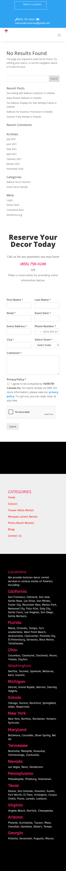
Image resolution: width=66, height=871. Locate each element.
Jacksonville (15, 635)
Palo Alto (32, 608)
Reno (24, 767)
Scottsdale (26, 822)
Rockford (35, 703)
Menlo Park (49, 604)
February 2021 (14, 158)
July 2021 (11, 139)
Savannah (25, 838)
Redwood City (16, 608)
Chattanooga (16, 754)
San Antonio (25, 791)
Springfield (49, 703)
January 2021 (13, 163)
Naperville (22, 706)
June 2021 (12, 144)
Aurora (23, 703)
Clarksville (32, 754)
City (10, 339)
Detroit (12, 687)
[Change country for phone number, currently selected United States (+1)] (38, 332)
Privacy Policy (16, 379)
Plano (20, 798)
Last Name (43, 300)
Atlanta (13, 838)
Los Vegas (14, 767)
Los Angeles (32, 612)
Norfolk (32, 810)
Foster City (14, 604)
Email (11, 313)
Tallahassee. (16, 643)
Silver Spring (42, 735)
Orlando (22, 628)
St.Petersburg (16, 639)
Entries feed (13, 204)
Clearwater (31, 635)
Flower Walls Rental (21, 510)
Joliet (11, 706)
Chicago (12, 703)
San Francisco (16, 597)
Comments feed (15, 209)
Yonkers (51, 718)
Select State (44, 339)
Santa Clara (15, 612)
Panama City (47, 635)
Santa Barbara (17, 616)
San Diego (47, 612)
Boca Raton (46, 639)
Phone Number (45, 326)
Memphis (26, 751)
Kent (11, 675)
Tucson (38, 822)
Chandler (13, 826)
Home (11, 497)
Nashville (14, 751)
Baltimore (14, 735)
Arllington (40, 794)
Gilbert (37, 826)
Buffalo (26, 718)
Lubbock (41, 798)
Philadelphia (16, 779)
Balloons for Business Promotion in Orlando (30, 111)
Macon (49, 838)
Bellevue (47, 671)
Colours (12, 503)
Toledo (12, 659)
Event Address (17, 326)
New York (14, 718)
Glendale (26, 826)
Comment (14, 353)
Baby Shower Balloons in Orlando (24, 97)
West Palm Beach (34, 632)
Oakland (32, 597)
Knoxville (39, 751)
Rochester (39, 718)
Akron (53, 655)
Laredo (30, 798)
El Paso (28, 794)
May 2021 (12, 149)
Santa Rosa (15, 600)
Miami (11, 628)
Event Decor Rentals (17, 186)
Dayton (22, 659)
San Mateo (43, 600)
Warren (40, 687)
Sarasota (32, 639)
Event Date (43, 313)
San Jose (44, 597)
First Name (15, 300)
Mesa (47, 822)
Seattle (12, 671)
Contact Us (14, 535)
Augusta (38, 838)
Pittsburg (30, 779)
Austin (50, 791)
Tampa (33, 628)
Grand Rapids (26, 687)
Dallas (12, 791)
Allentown (44, 779)
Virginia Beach (16, 810)
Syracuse (13, 722)
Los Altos (29, 600)
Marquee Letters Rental (22, 516)
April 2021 (12, 154)
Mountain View (31, 604)
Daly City (44, 608)
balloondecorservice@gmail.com (32, 23)
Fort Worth (15, 794)
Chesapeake (45, 810)
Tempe (47, 826)
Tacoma (24, 671)
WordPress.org (14, 214)
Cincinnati (42, 655)
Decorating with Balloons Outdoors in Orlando (31, 93)
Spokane (35, 671)
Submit (12, 426)
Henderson (36, 767)
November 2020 (15, 168)
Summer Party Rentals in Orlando (24, 116)
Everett (20, 675)
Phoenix (13, 822)
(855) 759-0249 (26, 19)
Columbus (14, 655)
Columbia (27, 735)
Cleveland (28, 655)
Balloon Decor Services (19, 181)
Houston (39, 791)
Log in (10, 200)
